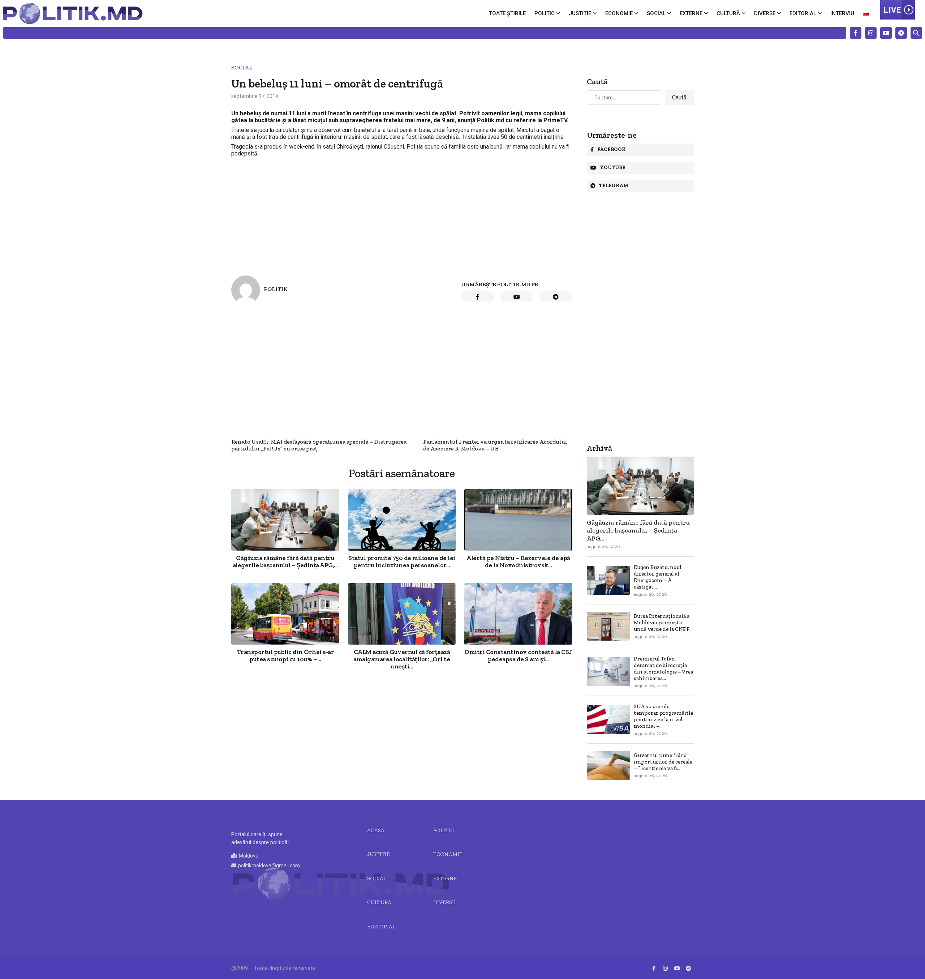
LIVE (892, 9)
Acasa (375, 830)
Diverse (764, 13)
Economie (619, 13)
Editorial (803, 13)
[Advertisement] (401, 210)
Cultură (728, 13)
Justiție (580, 13)
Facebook (611, 149)
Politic (544, 13)
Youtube (612, 167)
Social (656, 13)
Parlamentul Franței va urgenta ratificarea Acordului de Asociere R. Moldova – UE (495, 445)
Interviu (842, 13)
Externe (691, 13)
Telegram (613, 186)
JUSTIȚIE (378, 854)
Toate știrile (507, 13)
